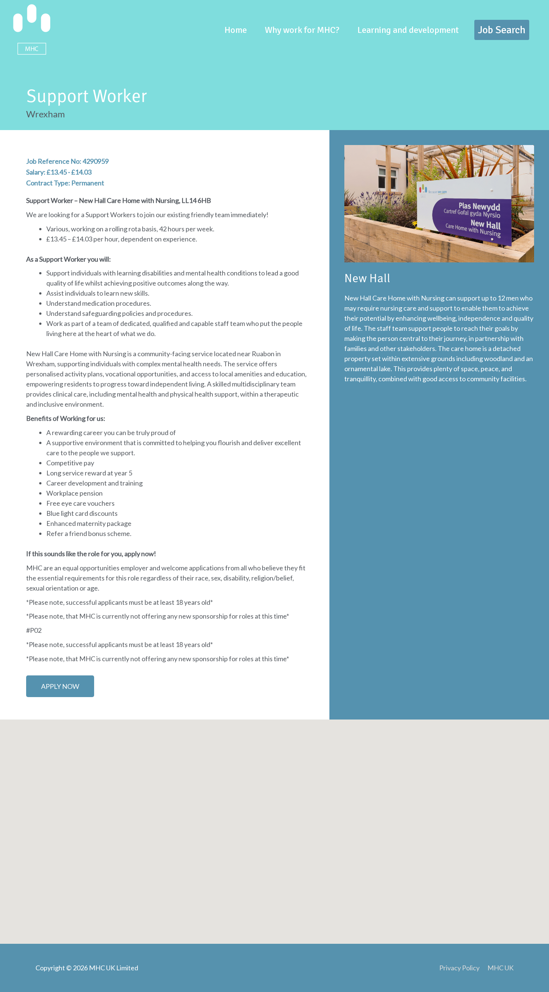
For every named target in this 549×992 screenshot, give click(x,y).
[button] (501, 30)
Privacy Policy (459, 968)
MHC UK (500, 968)
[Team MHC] (31, 29)
